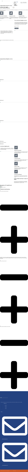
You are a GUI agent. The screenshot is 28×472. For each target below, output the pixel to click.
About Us (15, 3)
